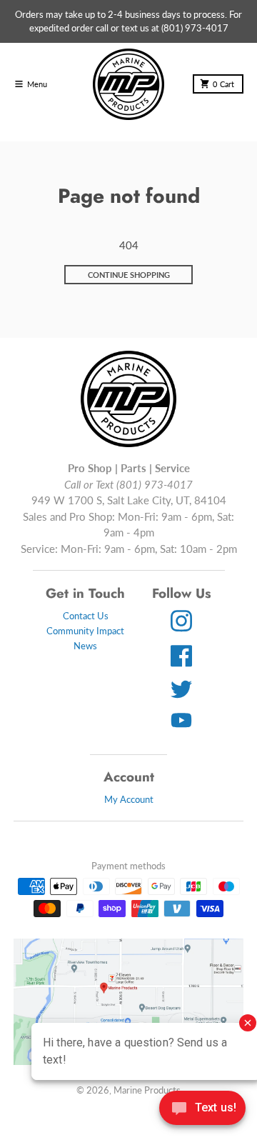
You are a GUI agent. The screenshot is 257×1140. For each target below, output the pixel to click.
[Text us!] (202, 1109)
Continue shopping (129, 274)
